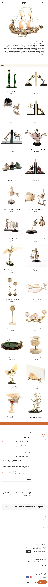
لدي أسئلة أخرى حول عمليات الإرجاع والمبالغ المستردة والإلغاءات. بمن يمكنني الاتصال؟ (17, 472)
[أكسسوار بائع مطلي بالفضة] (36, 255)
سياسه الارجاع (20, 582)
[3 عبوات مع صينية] (12, 167)
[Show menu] (44, 3)
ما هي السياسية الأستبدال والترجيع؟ (21, 456)
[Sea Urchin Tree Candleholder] (12, 286)
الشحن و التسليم (43, 432)
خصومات (44, 436)
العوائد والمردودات (42, 434)
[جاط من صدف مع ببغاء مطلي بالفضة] (12, 402)
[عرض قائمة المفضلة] (4, 2)
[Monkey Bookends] (36, 167)
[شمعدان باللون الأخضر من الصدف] (12, 78)
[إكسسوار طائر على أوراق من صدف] (36, 286)
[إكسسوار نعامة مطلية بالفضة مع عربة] (12, 107)
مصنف (2, 65)
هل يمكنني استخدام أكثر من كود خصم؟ (20, 483)
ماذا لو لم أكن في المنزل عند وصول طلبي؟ (19, 441)
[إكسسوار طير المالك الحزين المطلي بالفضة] (12, 255)
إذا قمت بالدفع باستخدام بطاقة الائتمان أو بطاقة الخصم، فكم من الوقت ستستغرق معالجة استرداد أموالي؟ (15, 461)
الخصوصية (31, 582)
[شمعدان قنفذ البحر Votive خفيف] (36, 344)
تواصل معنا (44, 438)
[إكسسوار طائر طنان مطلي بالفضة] (12, 196)
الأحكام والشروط (26, 582)
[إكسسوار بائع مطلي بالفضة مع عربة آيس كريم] (12, 225)
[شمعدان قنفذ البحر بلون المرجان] (36, 315)
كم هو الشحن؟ (25, 437)
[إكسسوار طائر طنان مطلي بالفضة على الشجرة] (36, 225)
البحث (44, 529)
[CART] (2, 2)
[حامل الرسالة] (36, 373)
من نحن (44, 534)
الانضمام (28, 551)
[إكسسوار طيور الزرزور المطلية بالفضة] (12, 373)
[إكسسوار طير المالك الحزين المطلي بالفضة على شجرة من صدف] (36, 402)
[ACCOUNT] (6, 2)
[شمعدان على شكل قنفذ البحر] (12, 315)
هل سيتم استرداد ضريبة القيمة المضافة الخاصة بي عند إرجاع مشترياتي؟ (15, 467)
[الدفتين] (36, 78)
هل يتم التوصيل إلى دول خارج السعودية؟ (20, 445)
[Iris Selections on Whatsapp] (37, 565)
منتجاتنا (44, 527)
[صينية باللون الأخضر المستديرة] (12, 344)
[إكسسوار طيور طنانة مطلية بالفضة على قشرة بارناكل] (36, 136)
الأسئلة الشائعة (43, 532)
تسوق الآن (7, 506)
